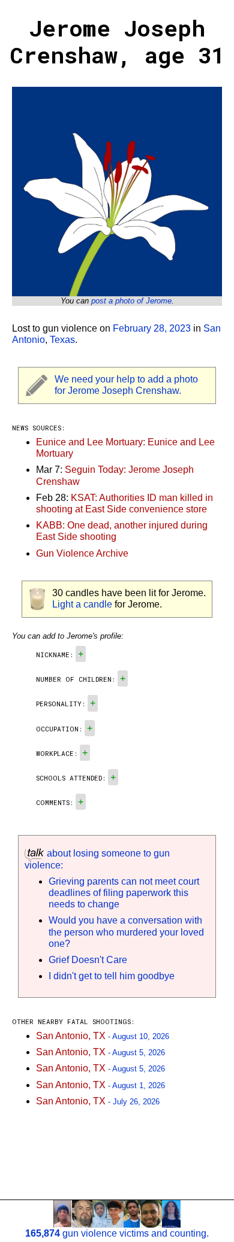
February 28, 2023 (152, 328)
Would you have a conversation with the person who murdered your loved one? (126, 931)
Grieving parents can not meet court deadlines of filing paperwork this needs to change (124, 892)
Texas (62, 340)
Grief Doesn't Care (88, 960)
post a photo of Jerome (131, 300)
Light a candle (82, 604)
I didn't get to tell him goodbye (112, 976)
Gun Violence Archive (82, 553)
